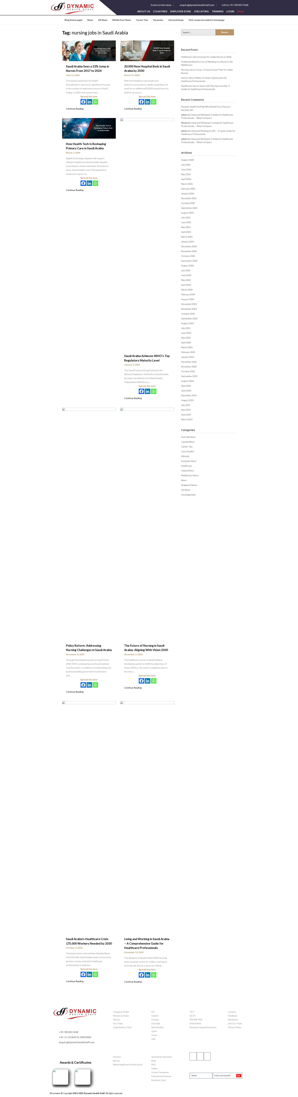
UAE (153, 1039)
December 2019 (189, 395)
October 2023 (188, 313)
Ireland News (187, 470)
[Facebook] (83, 102)
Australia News (188, 437)
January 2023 (187, 357)
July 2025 (185, 217)
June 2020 (186, 390)
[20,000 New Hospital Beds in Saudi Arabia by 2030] (147, 50)
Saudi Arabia (157, 1027)
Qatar (154, 1031)
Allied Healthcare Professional (127, 1064)
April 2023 (186, 342)
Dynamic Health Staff (191, 106)
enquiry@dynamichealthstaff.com (197, 5)
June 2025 (186, 222)
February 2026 (188, 188)
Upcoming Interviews (161, 1056)
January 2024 (187, 299)
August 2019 (187, 400)
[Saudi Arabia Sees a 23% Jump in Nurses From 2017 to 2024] (89, 50)
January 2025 (187, 241)
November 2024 (189, 251)
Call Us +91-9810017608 (235, 5)
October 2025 (188, 203)
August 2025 (187, 212)
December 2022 (189, 361)
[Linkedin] (89, 102)
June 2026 (186, 169)
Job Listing (201, 11)
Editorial (185, 456)
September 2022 (189, 376)
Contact (232, 1011)
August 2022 (187, 381)
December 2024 (189, 246)
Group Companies (160, 1072)
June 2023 (186, 333)
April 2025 (186, 232)
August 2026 (187, 159)
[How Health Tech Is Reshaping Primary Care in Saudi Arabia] (89, 128)
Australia (155, 1023)
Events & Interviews (161, 5)
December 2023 (189, 304)
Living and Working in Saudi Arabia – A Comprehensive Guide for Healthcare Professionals (146, 943)
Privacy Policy (234, 1027)
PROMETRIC (196, 1019)
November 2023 (189, 309)
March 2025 (187, 236)
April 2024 (186, 284)
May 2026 (186, 174)
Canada (155, 1019)
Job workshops (176, 20)
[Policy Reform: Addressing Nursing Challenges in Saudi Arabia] (89, 523)
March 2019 (187, 419)
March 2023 (187, 347)
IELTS (192, 1015)
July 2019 (185, 405)
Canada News (187, 441)
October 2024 (188, 256)
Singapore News (189, 485)
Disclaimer (233, 1019)
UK (152, 1011)
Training (218, 11)
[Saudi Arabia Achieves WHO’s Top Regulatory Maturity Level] (147, 234)
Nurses (116, 1060)
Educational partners (161, 1076)
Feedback (232, 1015)
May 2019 (186, 409)
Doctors (117, 1056)
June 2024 (186, 275)
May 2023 (186, 337)
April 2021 (186, 385)
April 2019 (186, 414)
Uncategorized (188, 494)
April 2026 (186, 179)
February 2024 (188, 294)
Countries (160, 11)
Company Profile (121, 1011)
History (116, 1019)
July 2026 (185, 164)
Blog (153, 1060)
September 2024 (189, 260)
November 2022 (189, 366)
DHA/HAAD (195, 1023)
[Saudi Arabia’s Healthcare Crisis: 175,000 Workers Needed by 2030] (89, 817)
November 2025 (189, 198)
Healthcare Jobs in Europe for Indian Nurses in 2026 (206, 57)
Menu (240, 11)
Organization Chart (122, 1027)
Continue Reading (75, 108)
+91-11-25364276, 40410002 (75, 1037)
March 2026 (187, 184)
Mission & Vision (121, 1015)
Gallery (154, 1068)
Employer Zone (180, 11)
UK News (102, 20)
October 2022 (188, 371)
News (90, 20)
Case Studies (187, 451)
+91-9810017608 (68, 1031)
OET (192, 1011)
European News (188, 461)
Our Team (118, 1023)
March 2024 (187, 289)
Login (230, 11)
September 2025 (189, 208)
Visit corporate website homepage (206, 20)
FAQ (153, 1064)
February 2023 (188, 352)
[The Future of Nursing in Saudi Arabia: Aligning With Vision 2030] (147, 523)
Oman (154, 1035)
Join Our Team (235, 1023)
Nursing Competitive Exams (203, 1027)
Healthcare (186, 465)
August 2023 (187, 323)
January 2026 (187, 193)
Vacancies (158, 20)
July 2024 (185, 270)
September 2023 (189, 318)
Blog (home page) (73, 20)
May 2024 (186, 280)
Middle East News (121, 20)
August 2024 (187, 265)
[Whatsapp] (95, 102)
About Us (143, 11)
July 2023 (185, 328)
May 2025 (186, 227)
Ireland (154, 1015)
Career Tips (142, 20)
